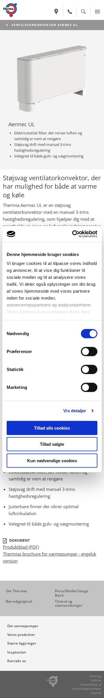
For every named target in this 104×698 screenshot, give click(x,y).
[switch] (89, 351)
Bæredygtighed (19, 601)
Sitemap (95, 676)
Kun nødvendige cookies (52, 460)
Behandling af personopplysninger (87, 686)
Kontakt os (16, 660)
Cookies (95, 680)
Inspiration (16, 652)
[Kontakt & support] (70, 11)
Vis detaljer (74, 410)
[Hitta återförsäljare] (56, 11)
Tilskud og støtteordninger (69, 603)
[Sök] (83, 11)
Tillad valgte (52, 444)
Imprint (96, 693)
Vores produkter (21, 634)
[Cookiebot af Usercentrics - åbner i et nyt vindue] (73, 234)
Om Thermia (16, 591)
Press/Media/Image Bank (71, 593)
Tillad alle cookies (52, 427)
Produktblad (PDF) (21, 547)
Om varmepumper (22, 625)
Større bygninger (21, 643)
